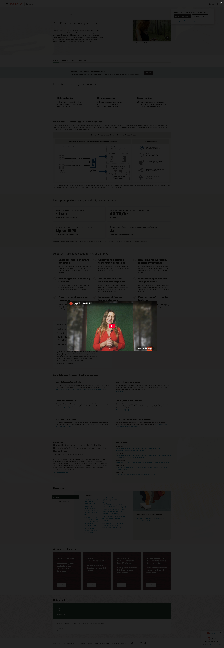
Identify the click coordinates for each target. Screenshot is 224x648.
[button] (221, 3)
